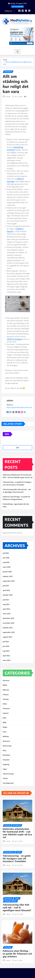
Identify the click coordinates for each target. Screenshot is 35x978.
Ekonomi (6, 680)
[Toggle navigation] (17, 51)
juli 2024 (6, 600)
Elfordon (6, 690)
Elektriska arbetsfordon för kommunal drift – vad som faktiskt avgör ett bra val (17, 833)
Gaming (5, 699)
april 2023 (6, 656)
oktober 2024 (8, 595)
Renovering (7, 746)
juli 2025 (6, 586)
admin (8, 97)
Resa (4, 750)
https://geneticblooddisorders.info (19, 407)
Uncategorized (8, 783)
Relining (6, 736)
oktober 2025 (8, 576)
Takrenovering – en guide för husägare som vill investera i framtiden (17, 858)
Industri (6, 713)
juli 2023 (6, 642)
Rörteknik (6, 755)
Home (5, 60)
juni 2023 (6, 646)
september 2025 (9, 581)
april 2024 (6, 609)
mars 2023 (6, 660)
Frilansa (6, 694)
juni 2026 (6, 558)
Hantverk (6, 708)
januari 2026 (7, 572)
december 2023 (8, 618)
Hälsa (5, 704)
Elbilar (5, 685)
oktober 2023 (8, 628)
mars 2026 (6, 567)
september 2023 (9, 632)
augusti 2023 (7, 637)
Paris (4, 732)
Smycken (6, 760)
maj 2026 (6, 562)
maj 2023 (6, 651)
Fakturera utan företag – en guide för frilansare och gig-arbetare (17, 953)
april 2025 (6, 590)
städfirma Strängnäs (14, 339)
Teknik (5, 778)
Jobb (4, 718)
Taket (5, 769)
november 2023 (8, 623)
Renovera (6, 741)
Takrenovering (8, 774)
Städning (6, 764)
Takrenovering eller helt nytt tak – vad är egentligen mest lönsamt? (17, 907)
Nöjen (5, 727)
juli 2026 (6, 553)
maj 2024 (6, 604)
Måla (4, 722)
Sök (7, 434)
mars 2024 (6, 614)
